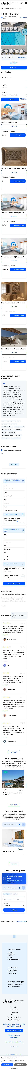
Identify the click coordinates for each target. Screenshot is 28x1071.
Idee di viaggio (13, 970)
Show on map (14, 464)
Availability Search (19, 135)
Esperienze (12, 972)
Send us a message (21, 921)
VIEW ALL (13, 752)
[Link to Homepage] (5, 3)
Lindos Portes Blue (8, 851)
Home (2, 8)
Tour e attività (12, 973)
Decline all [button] (20, 1064)
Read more (3, 1061)
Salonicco (11, 954)
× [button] (26, 1057)
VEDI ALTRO (14, 805)
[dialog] (14, 1063)
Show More (5, 635)
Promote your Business (14, 1020)
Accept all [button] (7, 1064)
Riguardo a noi (14, 1012)
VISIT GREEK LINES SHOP (13, 1042)
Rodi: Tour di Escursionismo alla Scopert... (12, 793)
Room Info (14, 126)
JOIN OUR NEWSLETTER (14, 1030)
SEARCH (11, 99)
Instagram (10, 1050)
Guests (4, 92)
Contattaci (14, 1014)
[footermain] (14, 936)
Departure (6, 903)
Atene (10, 952)
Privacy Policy (14, 1009)
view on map (23, 17)
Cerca (15, 910)
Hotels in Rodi (11, 8)
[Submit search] (23, 824)
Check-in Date (7, 78)
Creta (10, 955)
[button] (14, 1068)
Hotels (5, 8)
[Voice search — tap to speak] (19, 824)
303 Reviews (21, 57)
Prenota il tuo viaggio (16, 982)
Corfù (10, 957)
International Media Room (14, 1017)
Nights (4, 85)
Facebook (7, 1050)
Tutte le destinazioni (14, 959)
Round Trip (13, 894)
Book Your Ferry (14, 583)
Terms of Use (14, 1007)
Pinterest (18, 1050)
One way (6, 894)
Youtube (15, 1050)
